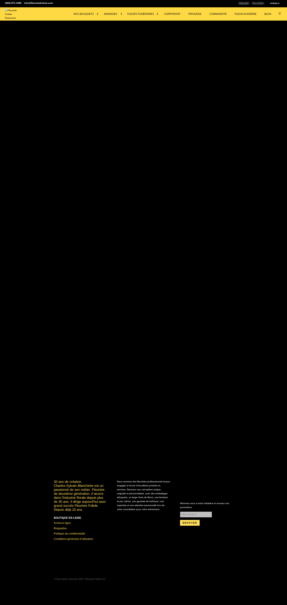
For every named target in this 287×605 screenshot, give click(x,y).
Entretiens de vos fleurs (160, 271)
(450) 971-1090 (63, 564)
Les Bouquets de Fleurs (201, 251)
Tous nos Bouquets (71, 46)
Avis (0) (185, 276)
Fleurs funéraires (148, 13)
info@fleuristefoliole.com (69, 569)
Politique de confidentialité (70, 537)
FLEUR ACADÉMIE (247, 13)
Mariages (121, 13)
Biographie (60, 532)
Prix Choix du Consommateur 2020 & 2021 (83, 276)
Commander (174, 237)
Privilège (199, 13)
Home (57, 46)
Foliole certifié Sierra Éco (131, 276)
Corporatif (177, 13)
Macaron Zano (163, 276)
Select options (92, 420)
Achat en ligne (62, 527)
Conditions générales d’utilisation (75, 543)
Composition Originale (174, 251)
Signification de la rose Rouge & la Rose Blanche (109, 271)
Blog (268, 13)
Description (65, 271)
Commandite (221, 13)
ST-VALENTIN (223, 251)
